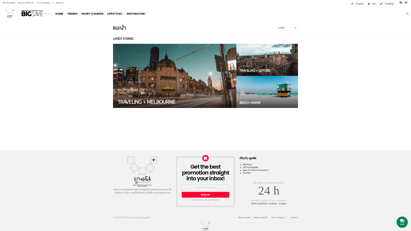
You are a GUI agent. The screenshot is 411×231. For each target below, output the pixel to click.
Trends (72, 14)
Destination (136, 14)
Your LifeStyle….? (45, 2)
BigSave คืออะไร (26, 2)
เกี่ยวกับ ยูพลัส (8, 2)
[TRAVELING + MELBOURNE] (174, 76)
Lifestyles (114, 14)
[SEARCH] (407, 13)
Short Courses (92, 14)
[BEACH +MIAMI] (267, 92)
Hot (374, 4)
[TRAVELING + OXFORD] (267, 60)
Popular (359, 4)
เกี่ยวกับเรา (247, 164)
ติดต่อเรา (60, 2)
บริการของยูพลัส (250, 167)
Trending (389, 4)
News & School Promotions (256, 170)
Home (59, 14)
